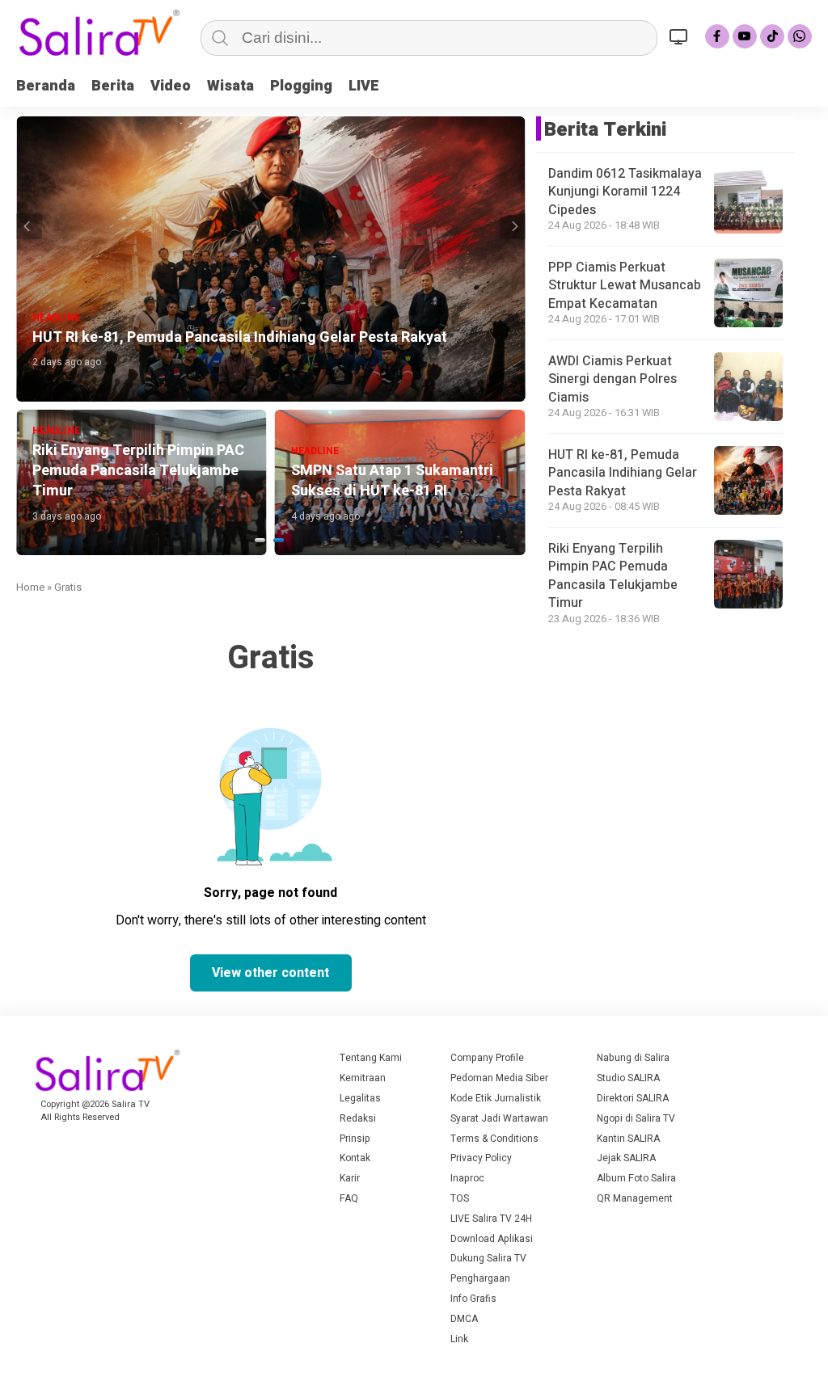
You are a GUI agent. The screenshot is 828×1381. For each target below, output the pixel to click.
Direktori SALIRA (633, 1098)
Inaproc (467, 1178)
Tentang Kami (371, 1057)
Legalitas (360, 1098)
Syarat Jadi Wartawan (499, 1118)
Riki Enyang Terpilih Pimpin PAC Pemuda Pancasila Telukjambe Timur (613, 576)
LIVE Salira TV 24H (491, 1218)
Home (30, 587)
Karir (350, 1178)
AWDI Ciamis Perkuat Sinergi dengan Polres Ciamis (612, 379)
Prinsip (355, 1138)
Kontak (355, 1158)
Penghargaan (480, 1278)
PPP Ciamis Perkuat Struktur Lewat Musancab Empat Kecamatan (624, 286)
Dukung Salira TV (488, 1258)
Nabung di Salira (633, 1057)
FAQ (349, 1198)
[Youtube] (745, 36)
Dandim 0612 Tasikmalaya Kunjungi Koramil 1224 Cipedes (625, 192)
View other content (270, 973)
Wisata (230, 86)
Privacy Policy (481, 1158)
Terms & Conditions (494, 1138)
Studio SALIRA (628, 1078)
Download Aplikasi (491, 1239)
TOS (459, 1198)
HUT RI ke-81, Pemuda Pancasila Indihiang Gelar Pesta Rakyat (622, 473)
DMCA (464, 1319)
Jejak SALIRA (626, 1158)
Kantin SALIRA (628, 1138)
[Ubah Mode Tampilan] (681, 36)
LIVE (364, 86)
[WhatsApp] (800, 36)
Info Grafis (473, 1298)
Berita (112, 86)
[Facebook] (717, 36)
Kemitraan (363, 1078)
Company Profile (487, 1057)
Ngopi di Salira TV (636, 1118)
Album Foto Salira (636, 1178)
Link (459, 1339)
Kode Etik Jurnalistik (495, 1098)
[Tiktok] (772, 36)
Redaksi (358, 1118)
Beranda (45, 86)
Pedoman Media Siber (499, 1078)
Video (170, 86)
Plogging (301, 86)
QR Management (635, 1198)
